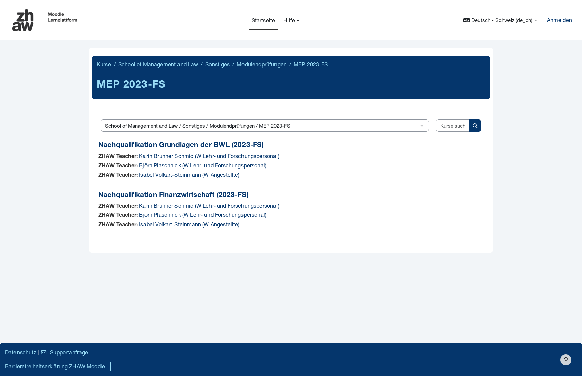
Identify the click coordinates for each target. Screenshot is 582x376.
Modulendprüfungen (262, 64)
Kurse (104, 64)
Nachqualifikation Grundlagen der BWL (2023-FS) (181, 145)
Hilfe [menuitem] (289, 20)
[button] (500, 20)
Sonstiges (217, 64)
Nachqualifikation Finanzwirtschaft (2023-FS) (173, 195)
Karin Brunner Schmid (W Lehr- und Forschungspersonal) (209, 155)
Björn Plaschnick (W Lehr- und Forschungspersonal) (202, 165)
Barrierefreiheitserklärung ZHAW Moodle (55, 366)
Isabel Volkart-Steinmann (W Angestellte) (189, 174)
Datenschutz (20, 352)
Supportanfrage (69, 352)
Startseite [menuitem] (264, 20)
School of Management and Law (158, 64)
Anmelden (559, 19)
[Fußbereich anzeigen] (565, 359)
